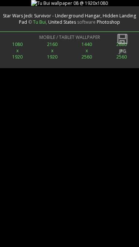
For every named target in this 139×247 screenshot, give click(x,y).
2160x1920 (52, 50)
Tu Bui (39, 22)
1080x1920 (17, 50)
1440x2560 (87, 50)
